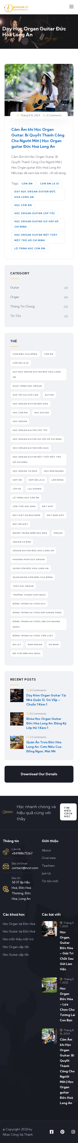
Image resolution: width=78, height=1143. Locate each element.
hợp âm (17, 480)
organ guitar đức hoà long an (33, 550)
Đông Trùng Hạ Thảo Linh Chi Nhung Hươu (36, 624)
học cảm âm (23, 205)
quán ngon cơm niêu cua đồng (33, 577)
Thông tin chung (22, 306)
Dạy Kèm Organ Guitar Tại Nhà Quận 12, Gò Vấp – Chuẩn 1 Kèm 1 (46, 699)
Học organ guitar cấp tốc (34, 213)
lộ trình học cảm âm (29, 248)
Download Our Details (39, 774)
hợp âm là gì (37, 480)
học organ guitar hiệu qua (31, 448)
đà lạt (17, 644)
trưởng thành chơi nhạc (29, 595)
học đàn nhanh (54, 471)
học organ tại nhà (25, 471)
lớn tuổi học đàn (24, 506)
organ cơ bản (22, 542)
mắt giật (48, 506)
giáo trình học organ (27, 386)
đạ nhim (54, 644)
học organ (20, 421)
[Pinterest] (62, 1132)
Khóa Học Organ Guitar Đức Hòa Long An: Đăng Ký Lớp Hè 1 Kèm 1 (46, 723)
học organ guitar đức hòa (30, 404)
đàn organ (35, 644)
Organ (14, 297)
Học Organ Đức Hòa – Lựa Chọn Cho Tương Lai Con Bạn (67, 1004)
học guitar (41, 412)
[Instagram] (73, 1132)
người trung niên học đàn (30, 533)
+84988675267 (22, 853)
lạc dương (35, 489)
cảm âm (27, 183)
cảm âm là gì (49, 183)
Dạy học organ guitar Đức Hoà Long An (35, 194)
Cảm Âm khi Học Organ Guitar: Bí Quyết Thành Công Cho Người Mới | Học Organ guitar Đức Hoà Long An (67, 1071)
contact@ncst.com (25, 868)
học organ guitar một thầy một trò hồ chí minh (35, 237)
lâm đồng (57, 480)
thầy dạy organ (23, 586)
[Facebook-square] (51, 1132)
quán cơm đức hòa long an (31, 568)
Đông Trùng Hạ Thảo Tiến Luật (33, 635)
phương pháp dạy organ (29, 559)
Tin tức (15, 316)
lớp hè (17, 489)
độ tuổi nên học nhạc (27, 653)
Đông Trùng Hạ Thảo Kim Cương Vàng (37, 612)
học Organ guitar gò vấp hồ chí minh (36, 224)
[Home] (7, 812)
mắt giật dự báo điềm (26, 515)
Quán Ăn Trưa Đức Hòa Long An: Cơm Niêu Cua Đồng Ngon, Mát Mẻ (43, 746)
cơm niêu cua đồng (25, 354)
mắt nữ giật (20, 524)
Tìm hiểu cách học (68, 812)
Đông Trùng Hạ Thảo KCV (29, 603)
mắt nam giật (55, 515)
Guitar (14, 287)
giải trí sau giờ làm (25, 395)
